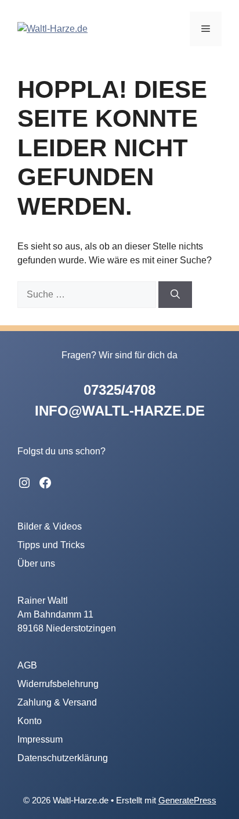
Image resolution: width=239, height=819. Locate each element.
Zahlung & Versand (57, 702)
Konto (29, 721)
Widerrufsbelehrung (58, 684)
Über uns (36, 563)
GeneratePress (187, 800)
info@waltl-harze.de (120, 410)
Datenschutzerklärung (62, 758)
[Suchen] (175, 294)
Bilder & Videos (49, 526)
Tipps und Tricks (51, 545)
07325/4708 (119, 390)
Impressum (40, 739)
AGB (27, 665)
